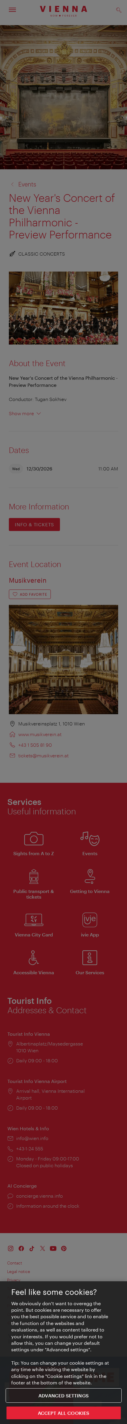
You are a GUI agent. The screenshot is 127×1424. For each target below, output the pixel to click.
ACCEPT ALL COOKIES (63, 1413)
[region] (63, 1352)
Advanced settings (63, 1395)
